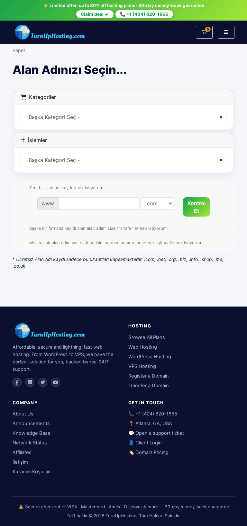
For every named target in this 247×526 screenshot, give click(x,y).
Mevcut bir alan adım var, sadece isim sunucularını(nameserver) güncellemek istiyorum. (116, 242)
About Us (23, 414)
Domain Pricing (152, 452)
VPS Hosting (142, 366)
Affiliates (22, 452)
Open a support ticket (159, 433)
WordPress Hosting (149, 357)
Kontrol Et (197, 207)
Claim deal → (95, 14)
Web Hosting (142, 347)
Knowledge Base (31, 433)
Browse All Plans (146, 337)
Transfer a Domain (148, 385)
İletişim (20, 462)
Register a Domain (148, 376)
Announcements (31, 423)
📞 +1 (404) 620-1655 (144, 14)
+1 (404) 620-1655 (156, 414)
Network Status (30, 443)
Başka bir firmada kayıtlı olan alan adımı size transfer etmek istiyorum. (98, 227)
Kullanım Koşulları (31, 472)
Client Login (148, 443)
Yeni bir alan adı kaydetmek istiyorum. (66, 187)
